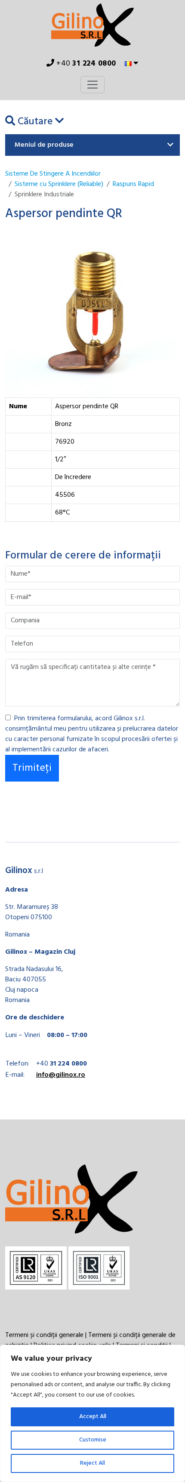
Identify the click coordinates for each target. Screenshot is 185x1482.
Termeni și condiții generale (44, 1335)
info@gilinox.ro (60, 1075)
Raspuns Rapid (133, 184)
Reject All (92, 1463)
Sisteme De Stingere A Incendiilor (53, 174)
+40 (85, 63)
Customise (92, 1440)
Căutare (35, 122)
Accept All (92, 1417)
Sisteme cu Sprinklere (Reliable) (59, 184)
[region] (92, 1413)
